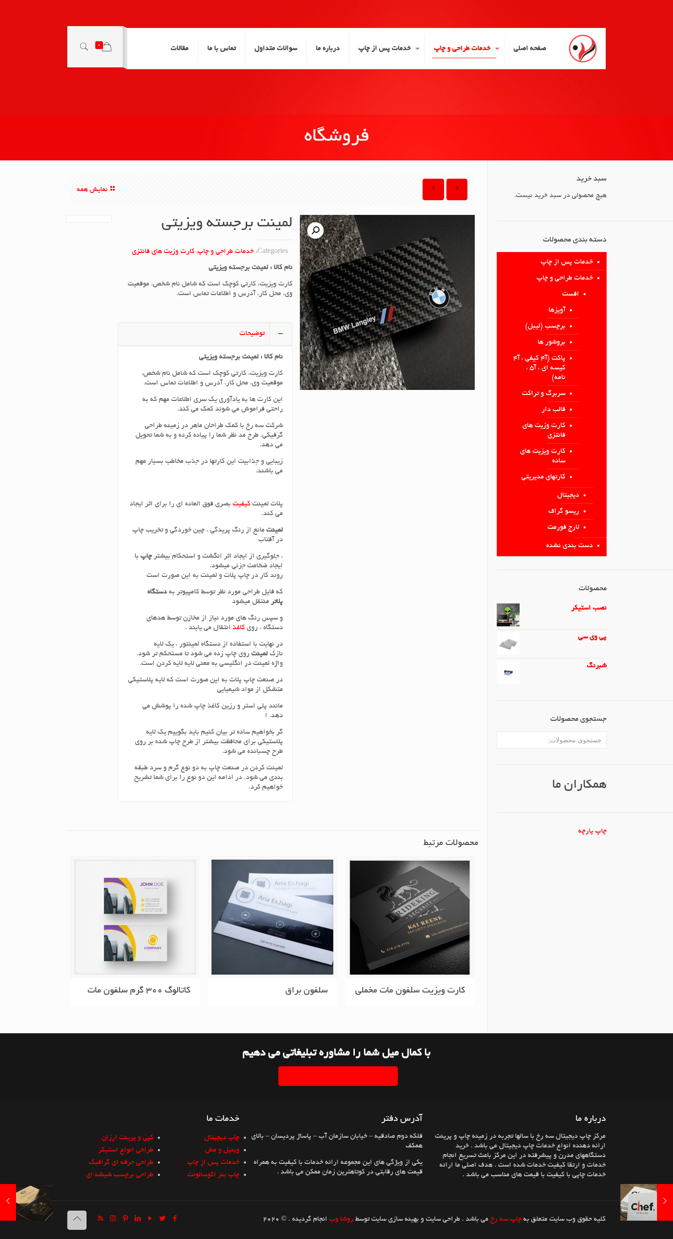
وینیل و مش (222, 1150)
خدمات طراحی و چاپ (225, 251)
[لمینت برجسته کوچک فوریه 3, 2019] (646, 1202)
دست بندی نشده (569, 545)
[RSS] (100, 1219)
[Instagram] (113, 1219)
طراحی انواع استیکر (125, 1150)
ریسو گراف (563, 511)
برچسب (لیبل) (545, 326)
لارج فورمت (563, 527)
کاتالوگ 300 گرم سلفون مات (138, 991)
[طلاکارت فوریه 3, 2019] (26, 1202)
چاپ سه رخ (505, 1219)
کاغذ (238, 627)
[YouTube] (150, 1219)
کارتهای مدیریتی (543, 477)
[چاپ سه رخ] (583, 48)
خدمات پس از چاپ (567, 262)
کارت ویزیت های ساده (542, 456)
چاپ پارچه (592, 831)
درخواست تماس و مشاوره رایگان (338, 1076)
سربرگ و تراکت (543, 393)
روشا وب (341, 1219)
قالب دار (553, 409)
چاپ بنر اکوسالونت (213, 1175)
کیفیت (240, 504)
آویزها (556, 310)
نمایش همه (92, 189)
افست (570, 294)
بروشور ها (551, 342)
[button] (315, 230)
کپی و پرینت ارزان (127, 1137)
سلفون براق (306, 991)
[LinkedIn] (137, 1219)
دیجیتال (568, 495)
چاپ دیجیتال (221, 1137)
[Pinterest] (125, 1219)
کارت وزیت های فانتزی (163, 251)
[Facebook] (174, 1219)
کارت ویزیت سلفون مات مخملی (410, 991)
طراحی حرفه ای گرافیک (121, 1162)
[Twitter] (162, 1219)
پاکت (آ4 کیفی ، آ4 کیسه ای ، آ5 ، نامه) (539, 368)
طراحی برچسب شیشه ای (119, 1175)
